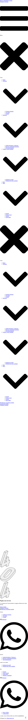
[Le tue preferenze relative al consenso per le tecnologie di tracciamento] (25, 717)
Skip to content (3, 0)
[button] (14, 40)
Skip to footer (9, 0)
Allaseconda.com (10, 718)
